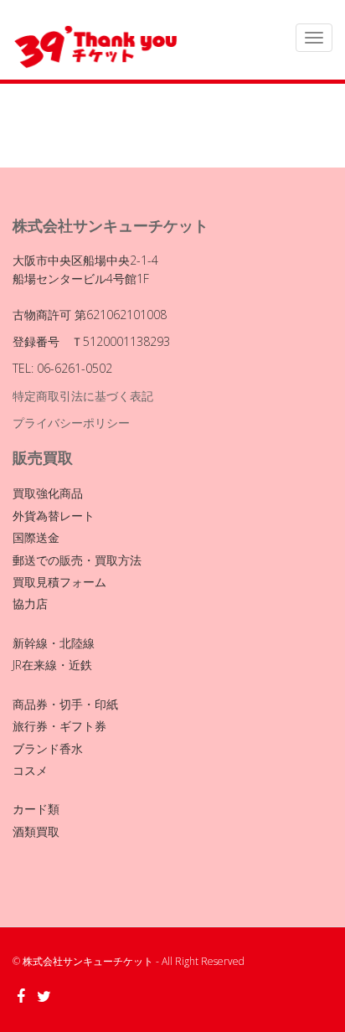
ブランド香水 (48, 748)
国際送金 (36, 537)
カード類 (36, 809)
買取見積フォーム (59, 582)
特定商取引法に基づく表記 (83, 396)
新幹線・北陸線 (54, 643)
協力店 (30, 603)
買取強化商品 (48, 493)
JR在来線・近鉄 (52, 665)
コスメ (30, 770)
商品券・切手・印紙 (65, 704)
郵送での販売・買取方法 (77, 560)
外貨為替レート (54, 516)
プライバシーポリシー (71, 423)
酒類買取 (36, 831)
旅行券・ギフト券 (59, 726)
